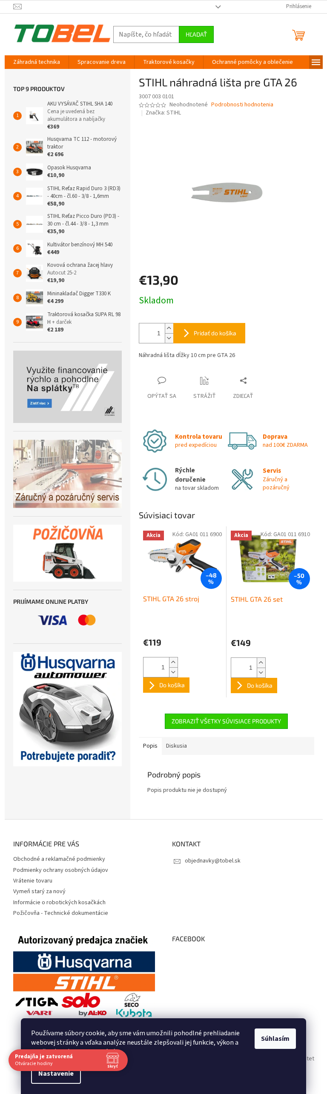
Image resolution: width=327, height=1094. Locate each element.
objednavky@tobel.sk (213, 861)
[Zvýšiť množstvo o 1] (169, 328)
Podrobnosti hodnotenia (242, 105)
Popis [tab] (150, 746)
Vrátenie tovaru (32, 881)
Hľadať (196, 34)
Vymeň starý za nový (39, 891)
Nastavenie (56, 1073)
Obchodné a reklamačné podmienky (59, 859)
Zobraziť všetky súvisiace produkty (226, 721)
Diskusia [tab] (176, 746)
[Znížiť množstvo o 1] (169, 338)
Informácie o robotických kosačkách (59, 902)
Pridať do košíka (215, 333)
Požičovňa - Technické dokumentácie (60, 913)
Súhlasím (275, 1038)
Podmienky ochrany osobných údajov (60, 870)
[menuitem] (37, 62)
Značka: (163, 113)
